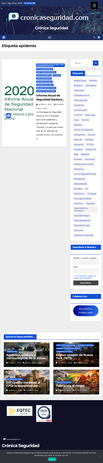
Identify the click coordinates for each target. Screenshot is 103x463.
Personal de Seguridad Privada (68, 348)
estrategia (89, 139)
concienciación (80, 110)
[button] (94, 37)
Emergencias (79, 135)
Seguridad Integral (44, 81)
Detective (78, 125)
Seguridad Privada (82, 225)
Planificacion (79, 194)
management (79, 179)
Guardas (56, 75)
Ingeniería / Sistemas (85, 345)
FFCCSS (90, 144)
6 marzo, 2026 (64, 390)
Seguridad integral (81, 215)
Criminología (12, 351)
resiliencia (78, 203)
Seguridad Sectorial (45, 85)
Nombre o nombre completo (85, 258)
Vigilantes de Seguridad (46, 91)
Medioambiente (80, 184)
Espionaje (78, 139)
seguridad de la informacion (81, 209)
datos (76, 120)
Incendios (78, 159)
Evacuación (79, 144)
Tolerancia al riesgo (70, 386)
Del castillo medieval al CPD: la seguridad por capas (23, 386)
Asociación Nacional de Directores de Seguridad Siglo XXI (50, 65)
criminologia (90, 115)
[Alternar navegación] (49, 37)
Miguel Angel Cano (33, 363)
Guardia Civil (91, 149)
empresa (91, 135)
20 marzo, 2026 (65, 363)
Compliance (79, 105)
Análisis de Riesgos (64, 382)
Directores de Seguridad (46, 72)
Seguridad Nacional (82, 220)
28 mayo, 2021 (45, 104)
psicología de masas (82, 198)
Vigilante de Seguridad (83, 235)
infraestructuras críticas (83, 164)
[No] (100, 456)
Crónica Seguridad (51, 28)
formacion (78, 149)
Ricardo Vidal (82, 363)
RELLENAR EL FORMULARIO (86, 311)
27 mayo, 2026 (15, 363)
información (90, 159)
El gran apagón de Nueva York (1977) (74, 356)
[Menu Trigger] (94, 5)
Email (75, 267)
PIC (86, 189)
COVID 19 (78, 115)
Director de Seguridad (83, 130)
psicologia (92, 194)
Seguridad (90, 203)
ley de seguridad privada (85, 174)
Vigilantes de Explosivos (46, 88)
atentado (93, 81)
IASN (76, 154)
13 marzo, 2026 (15, 390)
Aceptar (52, 459)
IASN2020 (85, 154)
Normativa (78, 189)
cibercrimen (79, 90)
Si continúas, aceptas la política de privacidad (84, 277)
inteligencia (79, 169)
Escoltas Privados (44, 75)
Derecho (85, 120)
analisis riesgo (80, 81)
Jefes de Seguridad (44, 78)
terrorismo (78, 230)
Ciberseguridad (80, 100)
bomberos (78, 85)
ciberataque (91, 85)
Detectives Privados (44, 69)
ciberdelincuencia (81, 95)
